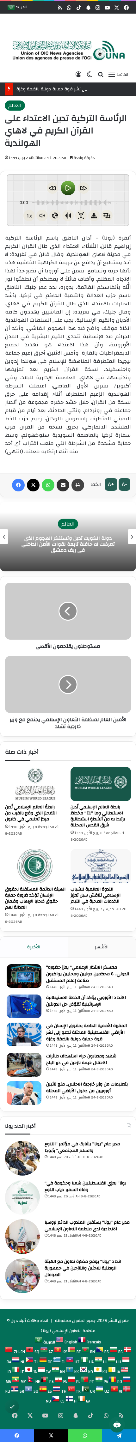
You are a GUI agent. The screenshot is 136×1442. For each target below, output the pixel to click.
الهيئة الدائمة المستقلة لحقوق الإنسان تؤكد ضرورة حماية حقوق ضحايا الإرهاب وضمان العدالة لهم (35, 898)
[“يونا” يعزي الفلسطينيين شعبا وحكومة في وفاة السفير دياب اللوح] (22, 1197)
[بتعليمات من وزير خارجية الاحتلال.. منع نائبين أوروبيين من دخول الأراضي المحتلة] (24, 1093)
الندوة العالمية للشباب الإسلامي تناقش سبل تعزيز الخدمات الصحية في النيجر (96, 895)
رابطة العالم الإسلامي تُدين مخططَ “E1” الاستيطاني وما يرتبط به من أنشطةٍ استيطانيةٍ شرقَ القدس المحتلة (98, 816)
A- (124, 484)
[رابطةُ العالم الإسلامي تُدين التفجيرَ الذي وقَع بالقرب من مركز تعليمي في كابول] (35, 784)
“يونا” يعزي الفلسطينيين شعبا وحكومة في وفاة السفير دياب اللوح (85, 1186)
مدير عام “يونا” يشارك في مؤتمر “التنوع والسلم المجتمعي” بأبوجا (82, 1147)
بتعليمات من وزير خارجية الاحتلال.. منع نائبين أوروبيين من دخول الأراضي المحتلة (87, 1087)
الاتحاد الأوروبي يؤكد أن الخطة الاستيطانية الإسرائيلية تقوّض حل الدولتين (86, 1001)
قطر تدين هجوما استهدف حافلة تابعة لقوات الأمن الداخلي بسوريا (78, 544)
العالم (15, 105)
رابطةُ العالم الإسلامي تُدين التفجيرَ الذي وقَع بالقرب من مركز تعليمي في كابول (31, 813)
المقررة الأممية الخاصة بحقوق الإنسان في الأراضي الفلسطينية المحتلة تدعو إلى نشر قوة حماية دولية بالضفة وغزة (86, 1032)
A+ (111, 484)
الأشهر (102, 947)
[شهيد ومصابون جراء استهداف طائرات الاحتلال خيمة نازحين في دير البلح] (24, 1065)
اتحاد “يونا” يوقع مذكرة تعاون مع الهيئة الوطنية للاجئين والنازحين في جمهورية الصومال (83, 1268)
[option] (66, 51)
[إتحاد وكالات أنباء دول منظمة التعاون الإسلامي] (66, 51)
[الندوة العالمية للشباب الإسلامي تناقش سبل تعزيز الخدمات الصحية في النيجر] (101, 866)
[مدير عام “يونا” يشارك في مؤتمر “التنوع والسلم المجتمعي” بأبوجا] (22, 1158)
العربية (21, 8)
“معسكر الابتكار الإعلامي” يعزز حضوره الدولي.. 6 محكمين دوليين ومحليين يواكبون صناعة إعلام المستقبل (87, 974)
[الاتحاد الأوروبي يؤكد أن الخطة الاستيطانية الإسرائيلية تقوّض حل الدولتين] (24, 1006)
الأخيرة (33, 947)
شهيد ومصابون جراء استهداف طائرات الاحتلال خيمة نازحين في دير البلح (81, 1059)
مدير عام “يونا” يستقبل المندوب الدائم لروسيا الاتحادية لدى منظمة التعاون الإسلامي (87, 1225)
